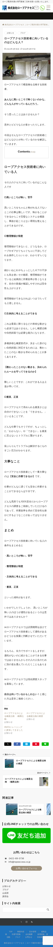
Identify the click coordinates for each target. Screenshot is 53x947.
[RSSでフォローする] (32, 922)
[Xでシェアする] (7, 744)
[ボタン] (36, 8)
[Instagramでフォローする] (26, 922)
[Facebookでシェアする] (17, 744)
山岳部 (5, 893)
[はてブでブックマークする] (26, 744)
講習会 (5, 896)
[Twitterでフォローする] (21, 922)
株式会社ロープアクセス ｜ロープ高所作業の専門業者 (26, 943)
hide (33, 152)
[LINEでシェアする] (45, 744)
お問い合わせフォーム (26, 868)
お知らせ (10, 33)
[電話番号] (42, 7)
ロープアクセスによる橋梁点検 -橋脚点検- (14, 716)
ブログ (23, 33)
